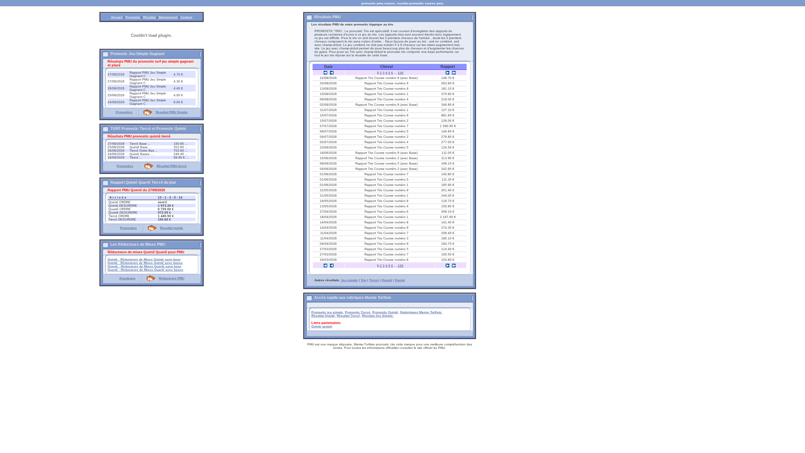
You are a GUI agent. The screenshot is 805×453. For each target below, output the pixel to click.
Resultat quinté (171, 228)
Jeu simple (349, 280)
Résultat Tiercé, (349, 315)
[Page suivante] (447, 72)
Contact (186, 17)
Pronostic (132, 17)
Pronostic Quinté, (385, 312)
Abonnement (168, 17)
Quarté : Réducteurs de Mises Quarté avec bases (145, 269)
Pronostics (124, 112)
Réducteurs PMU (171, 278)
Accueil (117, 17)
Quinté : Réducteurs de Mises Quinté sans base (144, 259)
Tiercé (374, 280)
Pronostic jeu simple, (327, 312)
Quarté (387, 280)
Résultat (149, 17)
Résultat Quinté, (323, 315)
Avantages (127, 278)
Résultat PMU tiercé (172, 166)
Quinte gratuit (321, 326)
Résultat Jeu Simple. (378, 315)
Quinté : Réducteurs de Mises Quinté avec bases (145, 263)
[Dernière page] (454, 72)
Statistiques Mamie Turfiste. (421, 312)
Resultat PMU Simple (172, 112)
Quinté (400, 280)
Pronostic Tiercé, (358, 312)
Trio (363, 280)
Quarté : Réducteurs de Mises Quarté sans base (144, 266)
